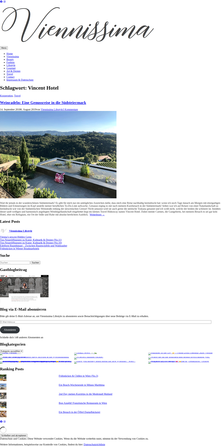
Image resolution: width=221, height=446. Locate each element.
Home (9, 53)
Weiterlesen (97, 214)
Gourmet (11, 68)
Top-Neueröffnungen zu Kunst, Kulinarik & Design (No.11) (31, 239)
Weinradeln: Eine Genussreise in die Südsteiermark (43, 102)
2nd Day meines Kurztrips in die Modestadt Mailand (85, 394)
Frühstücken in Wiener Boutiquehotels (19, 248)
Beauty (10, 59)
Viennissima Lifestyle (52, 109)
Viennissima (12, 56)
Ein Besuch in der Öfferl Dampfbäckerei (79, 412)
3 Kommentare (70, 109)
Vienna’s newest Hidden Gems (16, 237)
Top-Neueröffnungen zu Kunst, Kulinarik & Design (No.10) (31, 242)
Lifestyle (10, 65)
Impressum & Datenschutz (19, 79)
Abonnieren (10, 329)
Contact (10, 77)
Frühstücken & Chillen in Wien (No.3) (78, 375)
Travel (9, 74)
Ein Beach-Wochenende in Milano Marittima (82, 385)
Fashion (10, 62)
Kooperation (6, 95)
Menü (3, 48)
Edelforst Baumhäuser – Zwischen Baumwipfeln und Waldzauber (33, 245)
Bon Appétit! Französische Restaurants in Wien (83, 403)
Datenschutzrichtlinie (94, 444)
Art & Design (13, 71)
